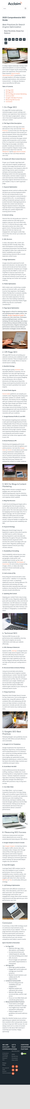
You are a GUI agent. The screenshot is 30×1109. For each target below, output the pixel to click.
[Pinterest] (24, 39)
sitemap (14, 651)
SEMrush (5, 880)
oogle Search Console (19, 151)
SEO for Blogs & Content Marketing (16, 94)
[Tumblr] (20, 39)
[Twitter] (16, 1066)
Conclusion (9, 101)
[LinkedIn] (17, 39)
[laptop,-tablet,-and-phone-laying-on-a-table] (15, 465)
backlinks (17, 369)
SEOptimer (5, 151)
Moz (10, 880)
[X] (9, 39)
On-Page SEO (9, 90)
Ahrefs (10, 450)
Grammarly (5, 564)
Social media (6, 394)
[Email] (6, 43)
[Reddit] (13, 39)
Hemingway (20, 562)
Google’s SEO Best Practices (14, 98)
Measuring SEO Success (13, 100)
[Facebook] (6, 39)
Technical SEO (10, 96)
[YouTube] (16, 1070)
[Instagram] (13, 1070)
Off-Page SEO (10, 92)
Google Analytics (10, 846)
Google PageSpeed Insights (16, 315)
